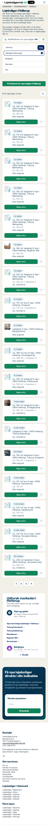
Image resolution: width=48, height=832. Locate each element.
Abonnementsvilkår (10, 770)
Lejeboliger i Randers (11, 808)
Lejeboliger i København (12, 790)
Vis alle (25, 655)
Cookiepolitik (7, 776)
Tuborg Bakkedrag (15, 631)
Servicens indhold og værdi (13, 779)
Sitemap (5, 781)
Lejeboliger (7, 6)
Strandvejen (12, 641)
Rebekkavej (12, 634)
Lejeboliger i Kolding (10, 810)
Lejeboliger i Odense (10, 794)
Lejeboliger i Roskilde (11, 814)
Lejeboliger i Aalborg (10, 797)
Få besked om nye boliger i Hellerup (24, 83)
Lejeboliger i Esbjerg (10, 799)
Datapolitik (6, 774)
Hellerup (32, 6)
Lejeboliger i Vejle (9, 812)
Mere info (21, 122)
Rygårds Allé (12, 638)
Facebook (3, 756)
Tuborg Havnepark (15, 627)
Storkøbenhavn (20, 6)
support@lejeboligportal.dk (13, 743)
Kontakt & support (9, 767)
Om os (5, 765)
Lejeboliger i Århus (10, 792)
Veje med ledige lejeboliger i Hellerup (23, 623)
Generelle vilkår (8, 772)
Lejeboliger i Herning (10, 817)
